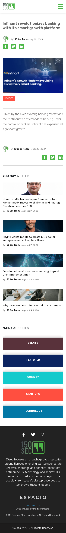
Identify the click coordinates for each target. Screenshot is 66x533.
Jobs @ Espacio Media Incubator (33, 508)
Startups (8, 98)
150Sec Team (21, 39)
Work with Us (33, 505)
